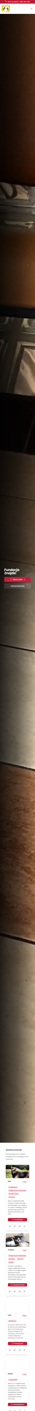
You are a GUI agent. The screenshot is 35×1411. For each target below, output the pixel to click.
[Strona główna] (5, 8)
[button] (17, 1171)
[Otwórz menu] (32, 9)
